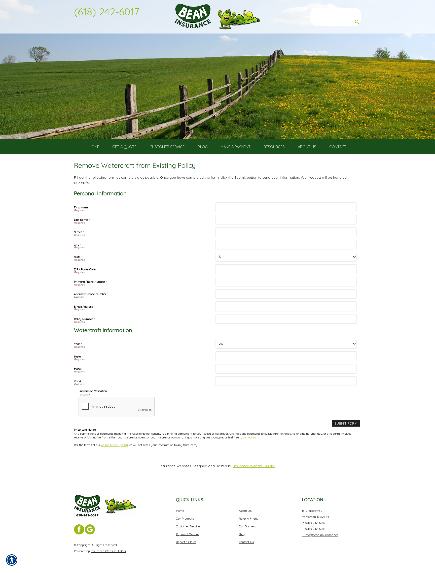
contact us (249, 437)
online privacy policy (114, 445)
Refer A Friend (249, 518)
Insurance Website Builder (254, 466)
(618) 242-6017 (106, 11)
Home (180, 511)
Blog (242, 534)
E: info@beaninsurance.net (320, 535)
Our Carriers (247, 526)
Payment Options (187, 534)
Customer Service (188, 526)
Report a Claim (186, 542)
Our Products (185, 518)
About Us (245, 511)
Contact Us (246, 542)
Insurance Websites (175, 466)
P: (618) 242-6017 (313, 523)
